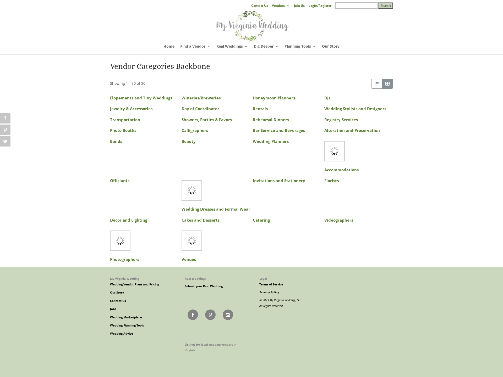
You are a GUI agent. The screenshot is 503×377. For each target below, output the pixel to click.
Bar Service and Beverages (279, 130)
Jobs (113, 309)
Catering (261, 220)
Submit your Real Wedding (204, 286)
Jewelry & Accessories (131, 108)
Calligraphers (195, 130)
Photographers (124, 259)
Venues (189, 259)
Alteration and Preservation (352, 130)
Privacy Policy (269, 292)
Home (168, 46)
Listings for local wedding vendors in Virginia (210, 347)
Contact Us (259, 6)
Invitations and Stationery (279, 180)
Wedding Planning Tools (127, 325)
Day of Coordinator (200, 108)
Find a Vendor (192, 46)
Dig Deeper (264, 46)
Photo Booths (123, 130)
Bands (116, 141)
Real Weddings (229, 46)
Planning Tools (298, 46)
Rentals (260, 108)
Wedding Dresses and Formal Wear (216, 209)
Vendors (278, 6)
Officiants (119, 180)
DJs (327, 98)
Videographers (338, 220)
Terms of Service (271, 284)
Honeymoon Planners (274, 98)
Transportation (125, 119)
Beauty (189, 141)
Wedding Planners (271, 141)
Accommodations (341, 170)
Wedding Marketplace (126, 317)
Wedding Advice (121, 333)
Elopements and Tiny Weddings (141, 98)
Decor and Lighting (128, 220)
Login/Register (320, 6)
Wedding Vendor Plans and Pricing (134, 284)
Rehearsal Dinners (271, 119)
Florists (331, 180)
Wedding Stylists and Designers (355, 108)
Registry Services (341, 119)
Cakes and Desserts (201, 220)
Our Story (331, 46)
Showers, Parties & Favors (207, 119)
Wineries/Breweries (201, 98)
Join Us (299, 6)
